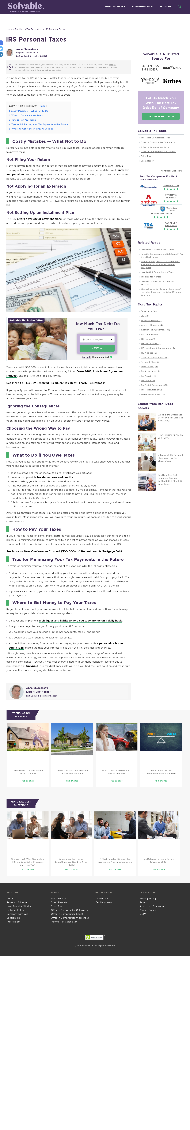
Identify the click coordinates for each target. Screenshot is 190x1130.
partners (102, 67)
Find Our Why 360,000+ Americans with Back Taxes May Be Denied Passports (160, 264)
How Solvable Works (19, 906)
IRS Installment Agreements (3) (158, 348)
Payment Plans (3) (150, 362)
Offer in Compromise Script (155, 147)
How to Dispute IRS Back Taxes (157, 249)
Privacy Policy (148, 898)
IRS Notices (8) (149, 353)
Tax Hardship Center (160, 213)
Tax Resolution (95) (151, 390)
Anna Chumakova (27, 49)
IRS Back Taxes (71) (151, 334)
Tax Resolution (34, 29)
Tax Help (19, 29)
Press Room (13, 921)
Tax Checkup (58, 898)
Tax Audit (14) (148, 376)
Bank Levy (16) (149, 311)
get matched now (161, 116)
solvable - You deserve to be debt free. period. (25, 7)
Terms (143, 902)
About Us (165, 6)
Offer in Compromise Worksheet (158, 151)
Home (9, 29)
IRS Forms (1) (148, 339)
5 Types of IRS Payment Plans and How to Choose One (170, 458)
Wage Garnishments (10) (154, 394)
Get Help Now (103, 902)
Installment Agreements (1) (155, 330)
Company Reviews (17, 914)
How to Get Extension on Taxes (157, 272)
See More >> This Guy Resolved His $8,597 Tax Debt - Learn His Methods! (55, 382)
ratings (112, 65)
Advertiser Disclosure (171, 171)
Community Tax (171, 186)
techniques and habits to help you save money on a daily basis (80, 620)
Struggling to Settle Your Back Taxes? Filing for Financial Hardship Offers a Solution (161, 292)
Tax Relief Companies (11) (154, 385)
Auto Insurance (114, 6)
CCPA (143, 914)
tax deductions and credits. (55, 477)
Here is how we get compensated (45, 70)
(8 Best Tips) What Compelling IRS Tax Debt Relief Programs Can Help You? (27, 862)
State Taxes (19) (149, 366)
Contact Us (101, 898)
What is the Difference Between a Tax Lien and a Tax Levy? (170, 418)
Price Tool (146, 156)
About (10, 898)
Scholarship (13, 918)
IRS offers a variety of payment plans (37, 218)
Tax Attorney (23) (150, 371)
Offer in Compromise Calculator (158, 142)
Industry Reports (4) (152, 325)
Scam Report (148, 161)
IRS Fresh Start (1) (150, 343)
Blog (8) (145, 316)
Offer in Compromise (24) (154, 357)
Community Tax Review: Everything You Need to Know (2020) (71, 862)
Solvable (32, 665)
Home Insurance (142, 6)
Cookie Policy (148, 910)
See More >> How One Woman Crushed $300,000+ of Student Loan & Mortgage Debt (64, 551)
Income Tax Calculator (64, 921)
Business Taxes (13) (151, 320)
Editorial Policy (15, 910)
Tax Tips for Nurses (151, 277)
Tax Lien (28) (148, 380)
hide (43, 106)
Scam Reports (59, 902)
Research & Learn (17, 902)
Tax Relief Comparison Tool (155, 138)
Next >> (97, 348)
